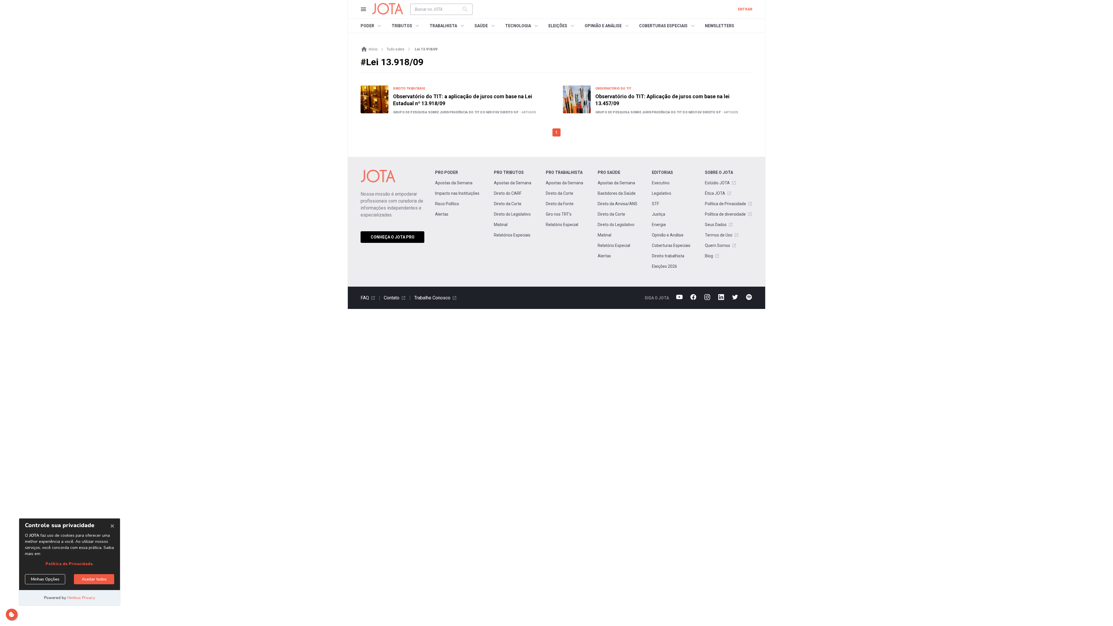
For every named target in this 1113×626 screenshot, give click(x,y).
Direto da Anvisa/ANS (617, 203)
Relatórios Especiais (512, 235)
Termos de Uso (718, 235)
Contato (391, 298)
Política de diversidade (725, 214)
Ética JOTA (715, 193)
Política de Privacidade (725, 203)
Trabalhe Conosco (432, 298)
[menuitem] (371, 26)
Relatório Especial (562, 224)
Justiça (658, 214)
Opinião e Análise (667, 235)
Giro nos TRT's (559, 214)
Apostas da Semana (453, 183)
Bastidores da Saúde (617, 193)
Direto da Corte (507, 203)
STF (655, 203)
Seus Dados (716, 224)
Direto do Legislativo (512, 214)
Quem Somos (717, 245)
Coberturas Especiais (671, 245)
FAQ (365, 298)
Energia (659, 224)
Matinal (501, 224)
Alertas (441, 214)
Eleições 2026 (664, 266)
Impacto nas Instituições (457, 193)
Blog (709, 256)
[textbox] (438, 9)
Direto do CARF (507, 193)
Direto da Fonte (560, 203)
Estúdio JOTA (717, 183)
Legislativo (661, 193)
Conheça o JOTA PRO (392, 237)
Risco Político (447, 203)
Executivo (661, 183)
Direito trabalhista (668, 256)
